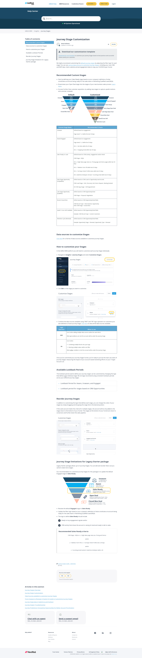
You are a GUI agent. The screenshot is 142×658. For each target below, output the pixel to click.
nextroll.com (114, 654)
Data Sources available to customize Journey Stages (41, 596)
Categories (91, 3)
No (68, 575)
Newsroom (74, 637)
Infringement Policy (94, 652)
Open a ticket (104, 3)
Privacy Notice (81, 652)
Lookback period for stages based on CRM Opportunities (83, 388)
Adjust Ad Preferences (111, 652)
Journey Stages (45, 31)
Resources (51, 632)
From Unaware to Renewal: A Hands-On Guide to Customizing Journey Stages (48, 599)
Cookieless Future (77, 4)
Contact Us (74, 635)
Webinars (50, 637)
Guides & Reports (52, 635)
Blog (49, 641)
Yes (62, 575)
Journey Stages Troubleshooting (35, 605)
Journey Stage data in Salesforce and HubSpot (39, 602)
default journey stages (88, 63)
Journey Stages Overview (32, 590)
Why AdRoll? (28, 632)
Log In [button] (114, 4)
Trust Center (55, 652)
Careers (74, 639)
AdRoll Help (52, 4)
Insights (36, 31)
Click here (60, 239)
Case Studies (51, 639)
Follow (114, 44)
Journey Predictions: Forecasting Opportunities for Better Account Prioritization (49, 608)
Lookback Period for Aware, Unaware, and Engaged (80, 383)
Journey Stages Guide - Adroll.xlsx (67, 563)
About (74, 632)
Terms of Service (68, 652)
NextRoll (30, 652)
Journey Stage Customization (34, 593)
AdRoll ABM (28, 31)
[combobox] (71, 18)
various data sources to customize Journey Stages (83, 65)
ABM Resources (64, 4)
